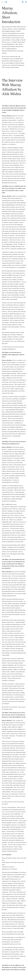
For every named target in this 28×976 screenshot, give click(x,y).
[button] (25, 2)
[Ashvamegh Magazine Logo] (4, 2)
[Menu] (22, 2)
